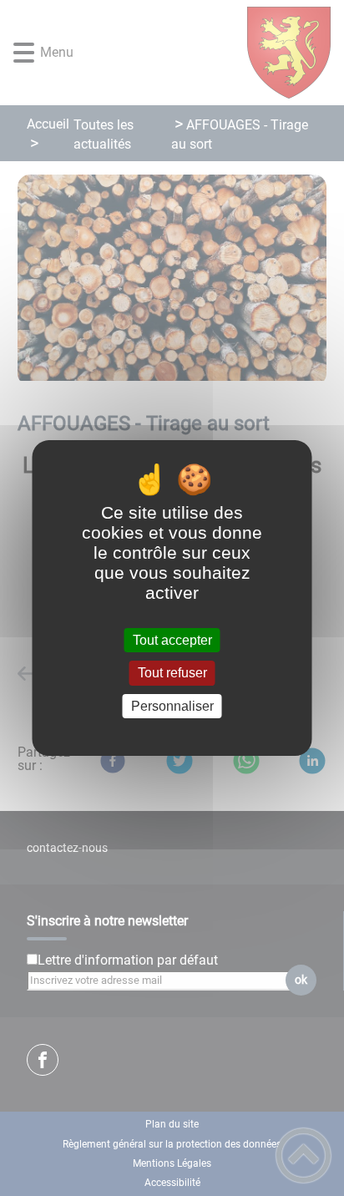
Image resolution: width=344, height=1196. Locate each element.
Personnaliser (172, 706)
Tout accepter (172, 640)
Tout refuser (172, 673)
